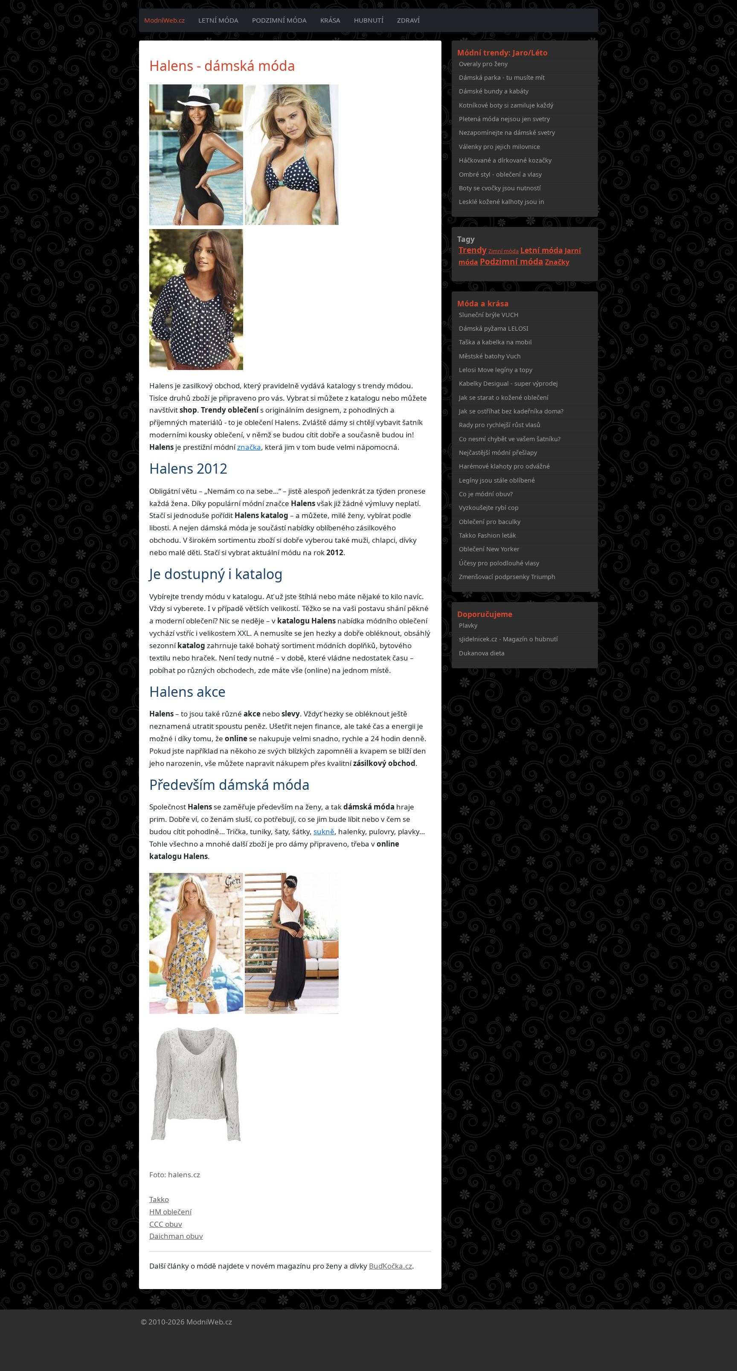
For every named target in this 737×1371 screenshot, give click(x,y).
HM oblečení (170, 1212)
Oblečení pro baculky (489, 522)
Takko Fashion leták (487, 535)
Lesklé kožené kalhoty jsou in (501, 202)
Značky (557, 262)
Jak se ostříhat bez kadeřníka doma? (511, 411)
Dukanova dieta (482, 653)
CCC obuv (165, 1224)
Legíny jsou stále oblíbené (497, 480)
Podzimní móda (279, 20)
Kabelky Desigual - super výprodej (508, 383)
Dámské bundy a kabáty (493, 91)
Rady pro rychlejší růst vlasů (499, 425)
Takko (159, 1199)
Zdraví (408, 20)
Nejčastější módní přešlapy (498, 452)
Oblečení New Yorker (489, 549)
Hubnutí (368, 20)
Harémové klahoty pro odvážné (504, 466)
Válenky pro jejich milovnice (499, 147)
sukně (323, 831)
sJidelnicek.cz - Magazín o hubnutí (508, 639)
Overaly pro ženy (483, 64)
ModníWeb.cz (164, 20)
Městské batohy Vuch (490, 356)
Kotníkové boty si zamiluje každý (506, 105)
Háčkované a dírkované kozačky (505, 160)
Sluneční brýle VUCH (489, 315)
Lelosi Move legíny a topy (495, 370)
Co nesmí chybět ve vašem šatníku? (509, 439)
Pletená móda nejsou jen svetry (504, 119)
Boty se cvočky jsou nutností (500, 188)
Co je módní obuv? (486, 494)
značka (249, 447)
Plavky (468, 625)
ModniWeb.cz (209, 1322)
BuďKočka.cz (390, 1266)
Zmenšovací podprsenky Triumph (507, 577)
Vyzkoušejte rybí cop (489, 508)
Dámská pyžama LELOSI (493, 328)
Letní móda (218, 20)
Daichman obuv (176, 1236)
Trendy (472, 250)
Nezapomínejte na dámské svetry (507, 132)
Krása (330, 20)
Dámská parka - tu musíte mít (502, 77)
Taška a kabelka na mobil (495, 342)
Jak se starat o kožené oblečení (503, 397)
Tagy (466, 239)
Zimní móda (503, 251)
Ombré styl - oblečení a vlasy (500, 174)
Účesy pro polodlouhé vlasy (499, 563)
